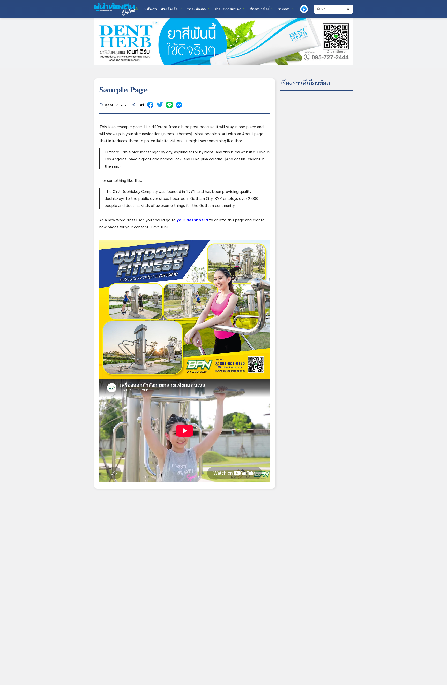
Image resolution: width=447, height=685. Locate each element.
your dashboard (192, 219)
